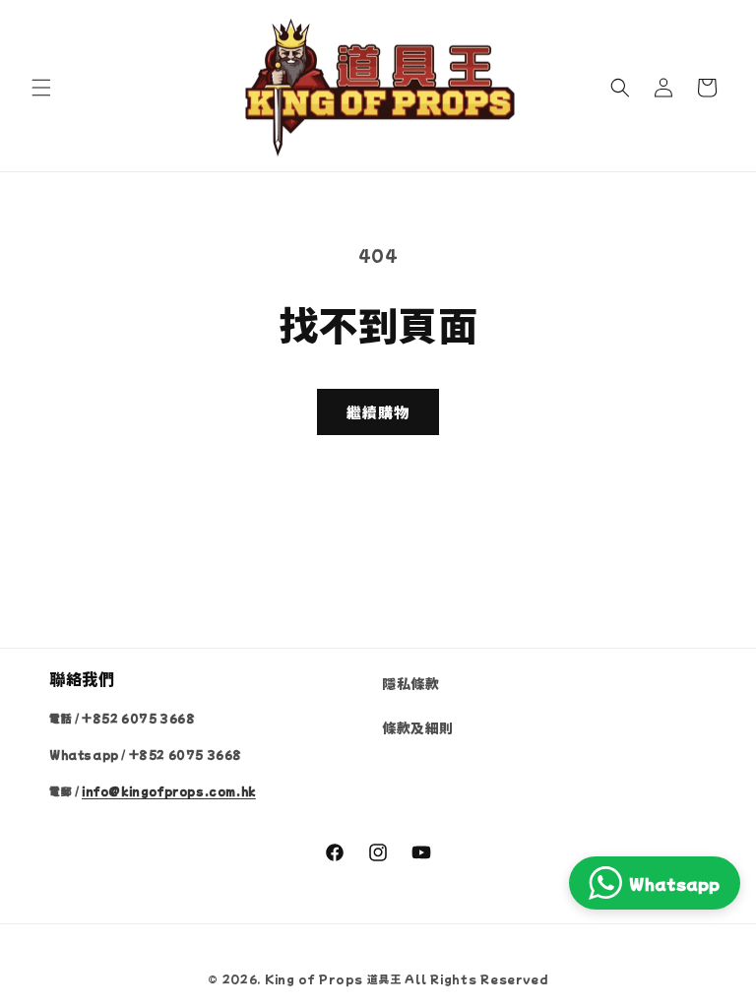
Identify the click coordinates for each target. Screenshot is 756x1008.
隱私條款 (410, 683)
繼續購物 (378, 412)
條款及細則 (418, 727)
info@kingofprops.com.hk (169, 791)
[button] (41, 87)
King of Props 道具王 (333, 978)
